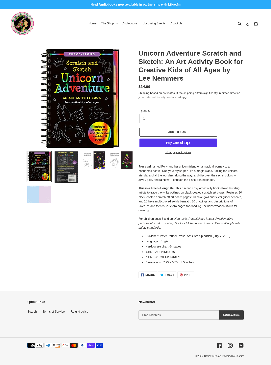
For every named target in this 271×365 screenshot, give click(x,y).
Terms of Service (54, 311)
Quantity (144, 111)
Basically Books (212, 356)
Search (32, 311)
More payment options (178, 152)
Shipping (143, 92)
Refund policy (79, 311)
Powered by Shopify (233, 356)
